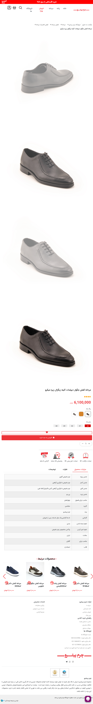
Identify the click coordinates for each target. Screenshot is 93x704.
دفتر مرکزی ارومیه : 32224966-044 (81, 638)
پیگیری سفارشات (39, 605)
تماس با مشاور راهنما (85, 622)
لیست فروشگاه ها (86, 635)
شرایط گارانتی (40, 612)
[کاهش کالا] (82, 444)
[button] (4, 576)
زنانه (58, 8)
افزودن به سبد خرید (46, 437)
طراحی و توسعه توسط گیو (11, 701)
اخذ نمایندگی (87, 609)
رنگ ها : (88, 409)
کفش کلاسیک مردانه (42, 25)
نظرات (65, 469)
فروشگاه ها (29, 10)
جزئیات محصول (80, 469)
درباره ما (88, 605)
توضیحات (52, 469)
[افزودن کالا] (89, 444)
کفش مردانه (55, 25)
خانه (64, 8)
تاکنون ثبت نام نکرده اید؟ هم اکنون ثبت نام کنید (77, 648)
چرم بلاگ (88, 615)
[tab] (46, 10)
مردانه (51, 8)
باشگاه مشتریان (86, 625)
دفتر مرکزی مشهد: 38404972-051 (81, 641)
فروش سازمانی (87, 612)
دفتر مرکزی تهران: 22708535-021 (81, 644)
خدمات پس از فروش (38, 609)
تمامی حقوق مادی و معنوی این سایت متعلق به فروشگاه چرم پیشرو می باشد (73, 698)
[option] (46, 164)
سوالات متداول (87, 628)
